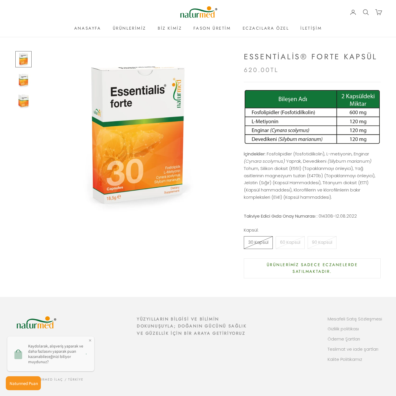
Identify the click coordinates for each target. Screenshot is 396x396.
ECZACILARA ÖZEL (266, 28)
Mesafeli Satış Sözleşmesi (355, 319)
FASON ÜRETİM (212, 28)
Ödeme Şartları (344, 339)
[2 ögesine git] (23, 80)
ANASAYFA (87, 28)
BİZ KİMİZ (170, 28)
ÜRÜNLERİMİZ (129, 28)
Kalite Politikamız (345, 359)
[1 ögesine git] (23, 59)
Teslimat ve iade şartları (353, 349)
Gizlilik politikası (343, 329)
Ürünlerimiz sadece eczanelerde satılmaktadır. (312, 268)
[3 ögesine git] (23, 101)
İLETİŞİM (311, 28)
